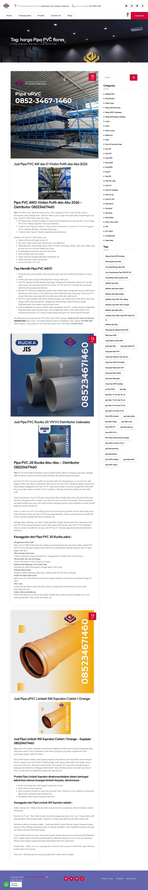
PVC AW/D (109, 231)
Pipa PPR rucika (110, 181)
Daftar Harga (109, 103)
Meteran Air (109, 135)
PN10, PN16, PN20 (111, 222)
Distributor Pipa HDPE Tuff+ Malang (116, 299)
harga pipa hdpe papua (112, 378)
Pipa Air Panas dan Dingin (113, 144)
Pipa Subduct (109, 217)
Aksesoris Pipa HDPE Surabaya (115, 256)
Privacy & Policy (107, 878)
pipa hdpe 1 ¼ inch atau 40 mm (115, 395)
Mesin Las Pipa (110, 130)
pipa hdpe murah (127, 422)
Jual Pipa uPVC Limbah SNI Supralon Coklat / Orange (52, 699)
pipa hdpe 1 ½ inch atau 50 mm (115, 400)
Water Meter (109, 240)
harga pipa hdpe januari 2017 (114, 368)
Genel (107, 121)
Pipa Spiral (108, 208)
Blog (70, 15)
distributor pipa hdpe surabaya (114, 294)
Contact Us (56, 15)
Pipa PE (107, 172)
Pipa (15, 212)
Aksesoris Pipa (109, 94)
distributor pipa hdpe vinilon (114, 310)
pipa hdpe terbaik (129, 459)
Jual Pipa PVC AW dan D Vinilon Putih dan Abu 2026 (50, 164)
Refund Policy (131, 878)
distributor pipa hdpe (111, 283)
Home (9, 15)
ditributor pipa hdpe (111, 324)
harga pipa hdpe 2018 (112, 351)
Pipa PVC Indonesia (111, 190)
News (107, 140)
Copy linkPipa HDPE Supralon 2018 (116, 278)
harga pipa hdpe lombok (113, 373)
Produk (41, 15)
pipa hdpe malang (111, 422)
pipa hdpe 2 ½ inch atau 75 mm (115, 405)
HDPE (107, 126)
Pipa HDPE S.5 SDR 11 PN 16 (114, 443)
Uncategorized (110, 236)
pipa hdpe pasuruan (126, 427)
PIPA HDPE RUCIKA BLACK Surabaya (117, 438)
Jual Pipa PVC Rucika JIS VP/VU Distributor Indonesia (52, 422)
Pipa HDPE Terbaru (111, 465)
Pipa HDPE (108, 158)
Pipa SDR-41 (109, 204)
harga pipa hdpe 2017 (128, 346)
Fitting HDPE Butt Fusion (112, 108)
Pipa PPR (108, 176)
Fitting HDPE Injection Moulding (115, 117)
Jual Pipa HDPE (110, 389)
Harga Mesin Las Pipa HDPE (114, 341)
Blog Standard (110, 98)
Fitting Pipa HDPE (110, 335)
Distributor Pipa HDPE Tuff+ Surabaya (117, 305)
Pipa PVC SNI (109, 199)
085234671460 (19, 321)
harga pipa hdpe (110, 346)
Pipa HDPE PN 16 (111, 432)
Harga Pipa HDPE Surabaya (114, 384)
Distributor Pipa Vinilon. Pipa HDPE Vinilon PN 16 (119, 316)
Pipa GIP (108, 149)
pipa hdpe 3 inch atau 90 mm (114, 411)
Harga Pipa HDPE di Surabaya (115, 362)
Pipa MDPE (108, 167)
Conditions (119, 878)
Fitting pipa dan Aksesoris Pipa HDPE (116, 330)
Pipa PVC (108, 185)
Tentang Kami (25, 15)
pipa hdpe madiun (129, 416)
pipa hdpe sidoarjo (111, 454)
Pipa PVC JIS (109, 195)
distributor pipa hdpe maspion (114, 288)
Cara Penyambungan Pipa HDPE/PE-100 (118, 272)
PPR (106, 227)
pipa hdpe (123, 389)
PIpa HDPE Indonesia (112, 416)
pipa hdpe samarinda (111, 448)
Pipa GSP (108, 153)
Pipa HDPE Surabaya (112, 459)
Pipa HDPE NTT (110, 427)
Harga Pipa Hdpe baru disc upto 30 (116, 357)
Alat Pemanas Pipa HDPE (113, 261)
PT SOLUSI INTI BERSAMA (35, 877)
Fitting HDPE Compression (113, 112)
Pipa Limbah (109, 163)
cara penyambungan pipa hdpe (115, 267)
